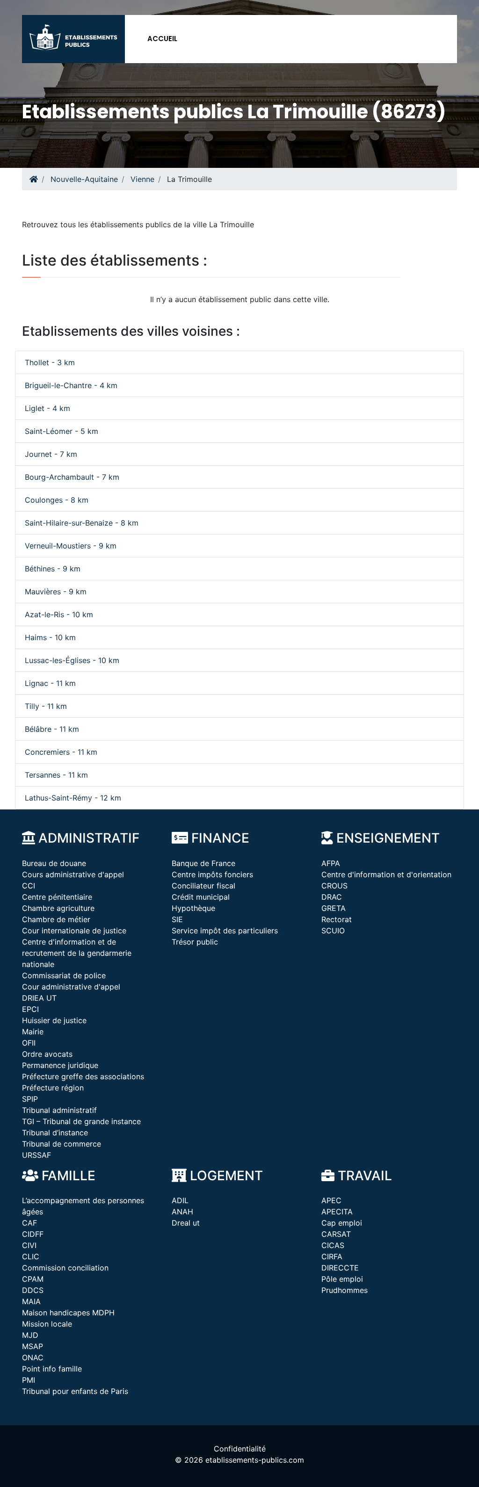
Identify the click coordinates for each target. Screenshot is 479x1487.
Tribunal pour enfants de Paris (75, 1391)
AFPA (330, 863)
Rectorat (336, 919)
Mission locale (47, 1323)
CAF (29, 1222)
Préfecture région (53, 1087)
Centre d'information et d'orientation (386, 874)
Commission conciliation (65, 1267)
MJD (30, 1335)
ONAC (33, 1357)
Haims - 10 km (50, 637)
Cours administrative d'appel (73, 874)
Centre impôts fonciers (212, 874)
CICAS (332, 1245)
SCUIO (333, 930)
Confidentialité (240, 1448)
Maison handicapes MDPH (68, 1312)
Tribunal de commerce (61, 1143)
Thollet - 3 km (50, 362)
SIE (177, 919)
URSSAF (36, 1155)
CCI (28, 885)
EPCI (30, 1009)
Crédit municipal (201, 897)
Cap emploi (341, 1222)
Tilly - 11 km (46, 706)
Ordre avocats (47, 1054)
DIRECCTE (340, 1267)
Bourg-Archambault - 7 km (72, 477)
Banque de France (203, 863)
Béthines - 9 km (52, 568)
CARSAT (336, 1234)
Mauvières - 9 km (56, 591)
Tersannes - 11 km (56, 775)
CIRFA (331, 1256)
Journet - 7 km (51, 454)
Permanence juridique (60, 1065)
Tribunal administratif (59, 1110)
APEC (331, 1200)
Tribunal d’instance (55, 1132)
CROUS (334, 885)
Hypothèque (193, 908)
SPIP (30, 1099)
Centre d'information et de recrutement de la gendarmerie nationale (76, 953)
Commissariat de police (64, 975)
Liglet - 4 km (47, 408)
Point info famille (52, 1368)
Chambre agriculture (58, 908)
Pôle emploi (342, 1279)
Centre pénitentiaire (57, 897)
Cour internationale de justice (74, 930)
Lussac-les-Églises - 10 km (72, 660)
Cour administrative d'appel (71, 986)
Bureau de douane (54, 863)
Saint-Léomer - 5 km (61, 431)
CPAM (33, 1279)
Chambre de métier (56, 919)
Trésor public (195, 941)
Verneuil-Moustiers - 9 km (70, 545)
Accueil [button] (162, 38)
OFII (29, 1042)
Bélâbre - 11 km (52, 729)
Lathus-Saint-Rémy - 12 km (73, 797)
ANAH (182, 1211)
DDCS (33, 1290)
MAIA (31, 1301)
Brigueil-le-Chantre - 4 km (71, 385)
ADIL (180, 1200)
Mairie (33, 1031)
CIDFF (33, 1234)
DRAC (331, 897)
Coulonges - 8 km (56, 500)
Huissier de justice (54, 1020)
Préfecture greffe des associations (83, 1076)
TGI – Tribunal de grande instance (81, 1121)
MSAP (32, 1346)
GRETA (333, 908)
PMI (28, 1380)
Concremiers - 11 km (61, 752)
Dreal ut (186, 1222)
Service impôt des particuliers (225, 930)
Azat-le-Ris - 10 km (59, 614)
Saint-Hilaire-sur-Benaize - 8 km (81, 522)
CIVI (29, 1245)
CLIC (30, 1256)
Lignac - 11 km (50, 683)
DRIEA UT (39, 998)
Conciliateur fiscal (203, 885)
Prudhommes (344, 1290)
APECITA (337, 1211)
